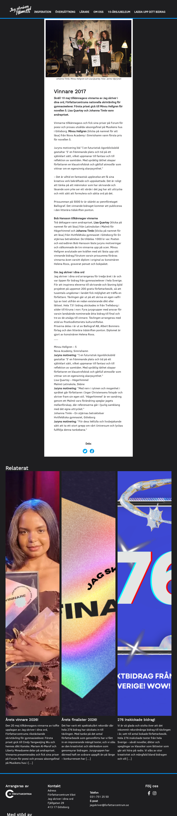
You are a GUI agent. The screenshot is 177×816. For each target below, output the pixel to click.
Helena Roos (86, 334)
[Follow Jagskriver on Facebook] (149, 793)
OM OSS (99, 11)
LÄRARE (84, 11)
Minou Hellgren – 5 (65, 346)
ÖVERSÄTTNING (65, 11)
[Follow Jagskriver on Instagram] (154, 793)
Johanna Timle (85, 230)
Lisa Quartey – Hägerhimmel (71, 380)
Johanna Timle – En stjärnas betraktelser (79, 413)
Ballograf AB (91, 326)
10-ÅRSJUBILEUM (119, 11)
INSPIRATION (42, 11)
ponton (100, 330)
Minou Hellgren (77, 131)
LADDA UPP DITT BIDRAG (149, 11)
